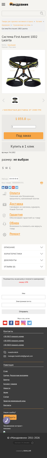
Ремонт (15, 234)
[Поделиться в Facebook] (6, 187)
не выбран (21, 159)
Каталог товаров (10, 384)
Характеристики (13, 253)
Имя (23, 293)
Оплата (15, 193)
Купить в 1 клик (22, 146)
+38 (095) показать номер (13, 340)
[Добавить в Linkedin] (3, 187)
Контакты (7, 405)
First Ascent (12, 45)
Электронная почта (23, 301)
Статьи (6, 396)
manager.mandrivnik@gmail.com (20, 356)
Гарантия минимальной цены (14, 401)
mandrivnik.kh (13, 352)
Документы (10, 260)
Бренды (6, 379)
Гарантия (16, 214)
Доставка (16, 204)
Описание (9, 247)
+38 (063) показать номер (13, 345)
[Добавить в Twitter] (10, 187)
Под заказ (23, 135)
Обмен (14, 223)
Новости (6, 388)
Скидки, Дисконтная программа (15, 375)
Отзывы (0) (9, 266)
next (43, 100)
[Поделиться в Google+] (13, 187)
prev (3, 100)
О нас (5, 371)
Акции (5, 392)
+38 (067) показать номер (13, 336)
